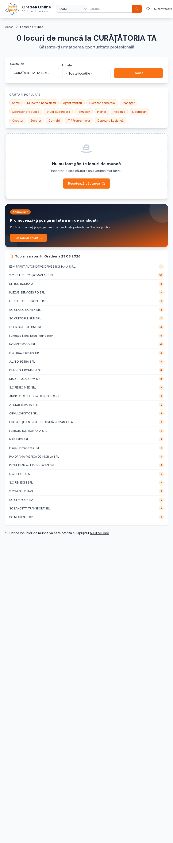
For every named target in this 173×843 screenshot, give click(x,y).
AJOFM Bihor (99, 533)
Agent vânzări (72, 103)
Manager (129, 103)
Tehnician (83, 112)
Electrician (139, 112)
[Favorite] (148, 8)
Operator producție (25, 112)
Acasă (9, 27)
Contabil (54, 120)
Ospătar (17, 120)
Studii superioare (58, 112)
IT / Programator (79, 120)
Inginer (101, 112)
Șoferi (16, 103)
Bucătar (36, 120)
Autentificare (163, 9)
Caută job (17, 64)
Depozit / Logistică (110, 120)
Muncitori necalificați (41, 103)
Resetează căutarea (84, 183)
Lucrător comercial (102, 103)
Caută (138, 73)
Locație (67, 65)
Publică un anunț (26, 238)
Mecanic (119, 112)
